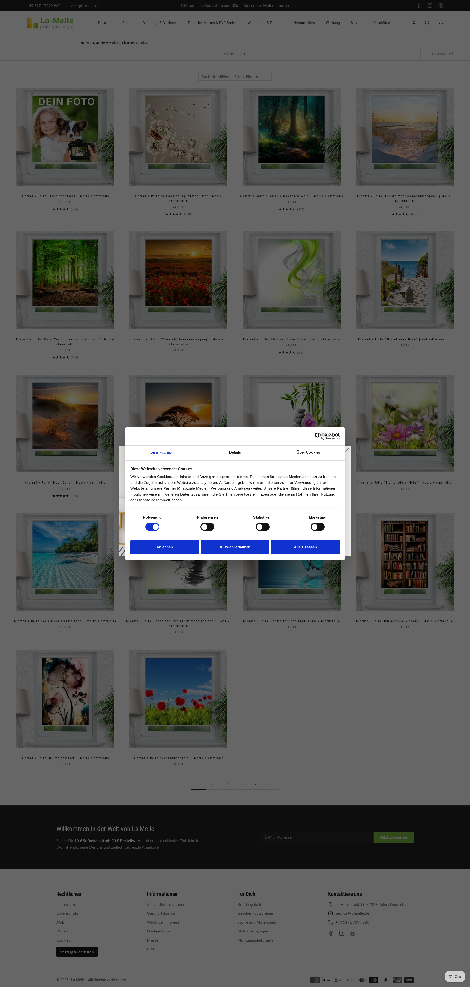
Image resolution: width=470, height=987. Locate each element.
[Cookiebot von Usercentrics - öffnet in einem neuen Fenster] (318, 436)
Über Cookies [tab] (308, 452)
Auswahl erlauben (235, 547)
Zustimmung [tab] (162, 453)
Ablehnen (164, 547)
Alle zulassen (305, 547)
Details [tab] (235, 452)
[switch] (207, 527)
